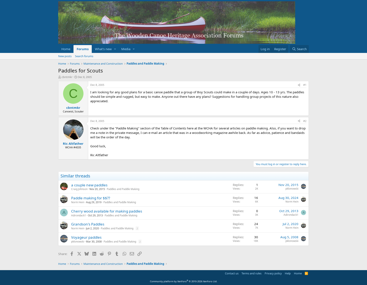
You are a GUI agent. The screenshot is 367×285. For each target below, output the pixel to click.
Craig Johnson (79, 189)
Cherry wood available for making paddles (106, 211)
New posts (65, 56)
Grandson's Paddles (87, 224)
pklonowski (291, 188)
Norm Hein (77, 202)
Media (125, 49)
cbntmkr (67, 77)
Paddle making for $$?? (90, 198)
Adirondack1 (78, 215)
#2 (304, 121)
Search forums (84, 56)
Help (288, 273)
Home (65, 49)
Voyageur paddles (86, 237)
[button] (115, 49)
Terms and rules (251, 273)
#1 (304, 85)
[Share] (299, 85)
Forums (83, 49)
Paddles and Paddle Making (123, 189)
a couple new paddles (89, 185)
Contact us (232, 273)
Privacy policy (273, 273)
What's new (103, 49)
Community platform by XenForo (183, 281)
